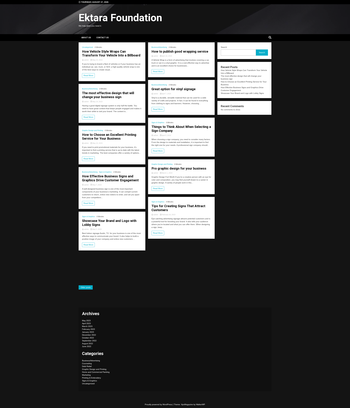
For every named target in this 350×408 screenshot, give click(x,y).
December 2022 (89, 335)
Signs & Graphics (105, 172)
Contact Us (102, 37)
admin (86, 60)
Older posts (86, 287)
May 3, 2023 (97, 229)
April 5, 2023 (166, 135)
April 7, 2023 (166, 94)
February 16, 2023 (168, 215)
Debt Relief (87, 366)
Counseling (87, 363)
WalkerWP (200, 404)
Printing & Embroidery (91, 378)
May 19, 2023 (97, 102)
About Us (86, 37)
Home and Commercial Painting (96, 372)
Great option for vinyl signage (173, 89)
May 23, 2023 (97, 60)
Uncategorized (87, 47)
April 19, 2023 (166, 56)
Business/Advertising (90, 89)
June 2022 (86, 346)
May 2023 (86, 320)
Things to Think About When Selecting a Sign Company (181, 129)
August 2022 (87, 343)
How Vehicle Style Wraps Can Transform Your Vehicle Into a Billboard (111, 53)
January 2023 (88, 332)
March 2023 (87, 326)
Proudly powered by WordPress (159, 404)
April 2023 (86, 323)
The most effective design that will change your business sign (108, 95)
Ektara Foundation (120, 18)
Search (224, 47)
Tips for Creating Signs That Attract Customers (178, 208)
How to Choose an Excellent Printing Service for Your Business (109, 137)
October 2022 (88, 338)
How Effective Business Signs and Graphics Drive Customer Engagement (110, 178)
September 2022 (89, 341)
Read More (88, 75)
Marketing (86, 375)
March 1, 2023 (166, 173)
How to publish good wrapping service (179, 51)
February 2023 (88, 329)
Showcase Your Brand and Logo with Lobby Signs (109, 223)
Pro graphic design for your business (178, 168)
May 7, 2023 (97, 185)
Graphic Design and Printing (92, 130)
